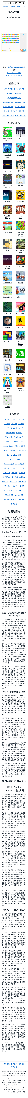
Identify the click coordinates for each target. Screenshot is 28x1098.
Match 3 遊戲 (10, 76)
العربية (23, 1087)
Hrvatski (4, 1075)
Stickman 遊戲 (9, 464)
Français (23, 1073)
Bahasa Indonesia (11, 1075)
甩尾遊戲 (14, 419)
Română (19, 1080)
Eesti (24, 1071)
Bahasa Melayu (15, 1078)
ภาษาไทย (21, 1089)
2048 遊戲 (8, 442)
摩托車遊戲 (6, 477)
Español (9, 1073)
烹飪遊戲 (22, 473)
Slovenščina (11, 1082)
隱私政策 (21, 1064)
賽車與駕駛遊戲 (19, 89)
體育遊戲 (10, 93)
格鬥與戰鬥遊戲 (20, 102)
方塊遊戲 (5, 451)
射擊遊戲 (14, 428)
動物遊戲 (14, 504)
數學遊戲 (14, 491)
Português (13, 1080)
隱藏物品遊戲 (9, 495)
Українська (18, 1087)
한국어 (14, 1094)
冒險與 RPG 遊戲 (8, 116)
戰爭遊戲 (7, 486)
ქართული (4, 1092)
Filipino (19, 1073)
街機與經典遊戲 (19, 67)
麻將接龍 (5, 6)
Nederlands (23, 1078)
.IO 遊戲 (14, 424)
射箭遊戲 (21, 486)
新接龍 (13, 6)
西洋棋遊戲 (9, 437)
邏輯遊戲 (19, 76)
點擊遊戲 (7, 468)
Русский (12, 1087)
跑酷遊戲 (14, 111)
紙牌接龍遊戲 (10, 433)
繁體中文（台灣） (17, 1092)
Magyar (9, 1078)
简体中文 (10, 1092)
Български (21, 1084)
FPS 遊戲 (6, 428)
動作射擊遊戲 (8, 89)
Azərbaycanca (5, 1071)
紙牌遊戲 (19, 433)
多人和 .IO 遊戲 (20, 107)
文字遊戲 (7, 491)
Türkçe (11, 1084)
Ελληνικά (14, 1073)
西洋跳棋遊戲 (18, 437)
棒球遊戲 (5, 482)
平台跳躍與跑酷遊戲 (14, 98)
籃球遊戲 (21, 419)
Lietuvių (4, 1078)
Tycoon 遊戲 (19, 495)
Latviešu (24, 1075)
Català (11, 1071)
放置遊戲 (14, 468)
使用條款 (14, 1067)
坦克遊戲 (14, 486)
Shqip (23, 1080)
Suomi (19, 1082)
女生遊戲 (21, 499)
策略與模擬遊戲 (8, 107)
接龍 (18, 6)
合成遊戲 (22, 446)
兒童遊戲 (14, 499)
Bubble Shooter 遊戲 (14, 73)
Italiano (19, 1075)
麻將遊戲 (21, 428)
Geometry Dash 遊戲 (14, 455)
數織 (24, 6)
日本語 (24, 1092)
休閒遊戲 (21, 111)
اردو (15, 1089)
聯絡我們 (14, 1064)
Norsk (4, 1080)
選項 (19, 17)
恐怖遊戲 (7, 111)
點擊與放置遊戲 (20, 116)
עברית (12, 1089)
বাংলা (9, 1089)
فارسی (5, 1089)
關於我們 (7, 1064)
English (4, 1073)
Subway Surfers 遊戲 (14, 459)
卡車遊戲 (15, 477)
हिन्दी (18, 1089)
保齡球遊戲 (22, 482)
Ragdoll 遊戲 (19, 464)
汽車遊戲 (7, 419)
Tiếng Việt (6, 1084)
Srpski (15, 1082)
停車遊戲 (22, 477)
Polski (8, 1080)
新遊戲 (11, 17)
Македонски (6, 1087)
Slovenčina (4, 1082)
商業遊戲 (7, 499)
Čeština (16, 1084)
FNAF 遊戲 (6, 473)
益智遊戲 (10, 67)
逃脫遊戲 (14, 473)
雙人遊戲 (21, 424)
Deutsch (20, 1071)
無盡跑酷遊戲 (21, 451)
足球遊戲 (7, 424)
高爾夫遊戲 (13, 482)
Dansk (15, 1071)
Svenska (24, 1082)
